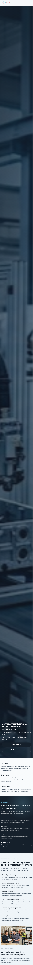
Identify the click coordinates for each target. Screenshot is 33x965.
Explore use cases (16, 750)
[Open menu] (30, 2)
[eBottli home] (6, 2)
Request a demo (16, 744)
